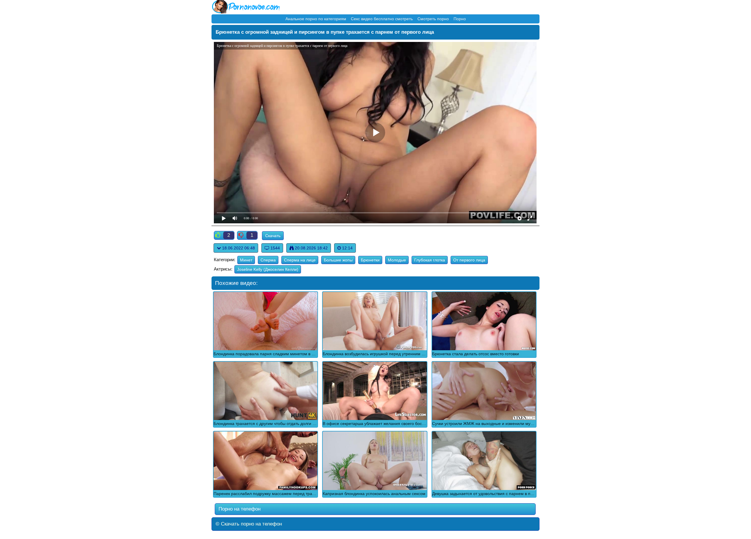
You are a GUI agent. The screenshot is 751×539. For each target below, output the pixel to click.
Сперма (268, 260)
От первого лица (469, 260)
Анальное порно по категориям (315, 18)
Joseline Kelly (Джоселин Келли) (267, 269)
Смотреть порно (433, 18)
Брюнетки (370, 260)
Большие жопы (338, 260)
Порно (460, 18)
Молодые (397, 260)
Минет (246, 260)
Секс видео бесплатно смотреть (382, 18)
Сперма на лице (300, 260)
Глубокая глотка (429, 260)
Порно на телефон (239, 509)
